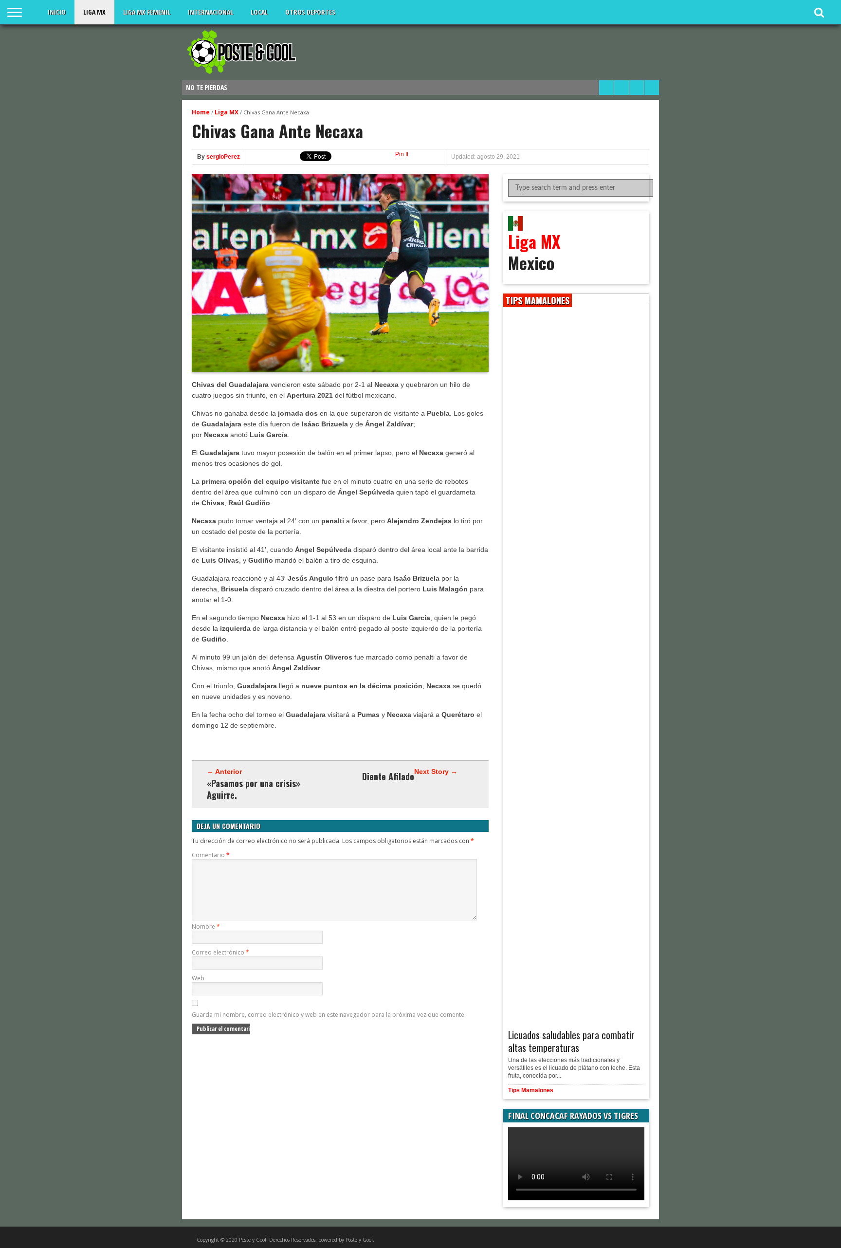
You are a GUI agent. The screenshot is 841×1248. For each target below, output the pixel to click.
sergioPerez (223, 156)
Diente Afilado (388, 776)
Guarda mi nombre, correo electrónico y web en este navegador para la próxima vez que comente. (329, 1014)
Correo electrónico (220, 952)
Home (201, 112)
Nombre (206, 926)
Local (259, 12)
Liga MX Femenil (146, 12)
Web (198, 978)
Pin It (401, 154)
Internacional (210, 12)
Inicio (57, 12)
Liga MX (94, 12)
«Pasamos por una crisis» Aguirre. (253, 789)
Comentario (211, 855)
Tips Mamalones (530, 1090)
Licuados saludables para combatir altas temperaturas (571, 1041)
